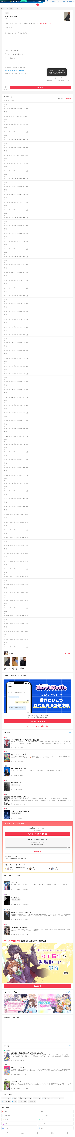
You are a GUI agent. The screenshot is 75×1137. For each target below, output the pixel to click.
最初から (60, 98)
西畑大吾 (21, 70)
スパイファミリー (57, 1098)
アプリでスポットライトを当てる (37, 834)
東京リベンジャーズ (24, 1098)
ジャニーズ (8, 70)
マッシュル (22, 1101)
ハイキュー (6, 1098)
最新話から (68, 98)
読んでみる (37, 986)
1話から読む (40, 87)
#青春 (18, 941)
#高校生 (13, 941)
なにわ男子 (15, 70)
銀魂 (14, 1098)
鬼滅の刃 (32, 1101)
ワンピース (6, 1101)
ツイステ (37, 1098)
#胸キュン (7, 941)
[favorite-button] (49, 78)
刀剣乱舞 (45, 1098)
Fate (14, 1101)
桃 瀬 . (6, 19)
